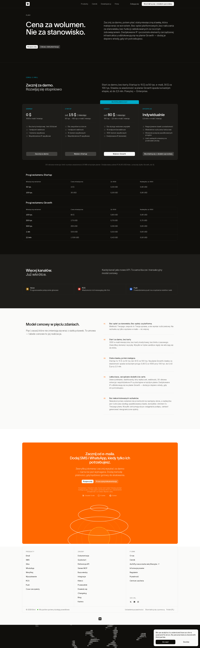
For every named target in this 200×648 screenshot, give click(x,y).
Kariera (80, 602)
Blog (79, 597)
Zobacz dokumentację (49, 47)
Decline (186, 642)
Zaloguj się (134, 4)
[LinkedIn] (134, 602)
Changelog (82, 593)
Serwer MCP (82, 568)
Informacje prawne (137, 568)
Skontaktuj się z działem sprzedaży (158, 4)
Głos (28, 564)
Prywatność (134, 577)
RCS (27, 581)
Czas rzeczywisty (33, 589)
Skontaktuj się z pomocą (154, 610)
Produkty (84, 4)
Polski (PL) (170, 610)
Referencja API (83, 564)
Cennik (94, 4)
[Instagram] (138, 602)
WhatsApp (30, 568)
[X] (131, 602)
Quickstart (82, 560)
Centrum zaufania (137, 581)
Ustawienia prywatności (134, 610)
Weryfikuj (29, 572)
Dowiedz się (82, 589)
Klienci (80, 581)
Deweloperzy (106, 4)
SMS (28, 560)
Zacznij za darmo (41, 154)
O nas (132, 556)
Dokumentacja (83, 556)
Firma (117, 4)
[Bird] (28, 4)
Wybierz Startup (80, 154)
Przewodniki (82, 585)
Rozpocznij (31, 47)
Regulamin (134, 572)
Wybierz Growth (119, 154)
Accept (165, 642)
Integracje (82, 577)
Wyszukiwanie (31, 577)
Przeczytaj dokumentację (106, 481)
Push (28, 585)
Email (28, 556)
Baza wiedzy (83, 572)
